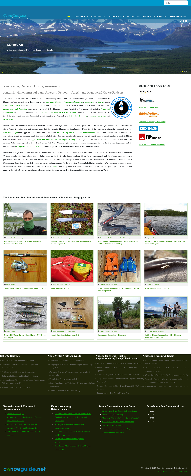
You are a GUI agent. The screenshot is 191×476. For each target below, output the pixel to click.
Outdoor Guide (116, 16)
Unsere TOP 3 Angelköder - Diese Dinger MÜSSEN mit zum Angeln (25, 336)
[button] (180, 71)
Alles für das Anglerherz (149, 107)
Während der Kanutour (153, 284)
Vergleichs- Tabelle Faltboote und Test (22, 424)
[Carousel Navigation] (95, 71)
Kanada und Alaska (11, 105)
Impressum (162, 471)
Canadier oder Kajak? (15, 413)
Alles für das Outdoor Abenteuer (152, 144)
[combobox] (176, 2)
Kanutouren (81, 16)
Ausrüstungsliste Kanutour (113, 425)
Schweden (50, 101)
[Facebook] (183, 21)
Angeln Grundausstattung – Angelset (65, 335)
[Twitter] (180, 21)
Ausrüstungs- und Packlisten (15, 108)
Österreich (102, 115)
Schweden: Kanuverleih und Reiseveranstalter (73, 413)
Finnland (58, 101)
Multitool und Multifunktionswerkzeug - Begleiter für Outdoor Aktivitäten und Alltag (118, 242)
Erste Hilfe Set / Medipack (61, 288)
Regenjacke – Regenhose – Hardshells (112, 335)
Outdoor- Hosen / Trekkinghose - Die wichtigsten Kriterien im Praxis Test (163, 336)
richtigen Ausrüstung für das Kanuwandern (59, 112)
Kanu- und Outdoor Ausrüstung (14, 238)
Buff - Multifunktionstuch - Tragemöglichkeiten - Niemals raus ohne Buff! (22, 242)
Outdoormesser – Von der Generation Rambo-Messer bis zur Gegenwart (71, 242)
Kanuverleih (98, 16)
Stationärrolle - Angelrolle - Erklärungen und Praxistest (25, 288)
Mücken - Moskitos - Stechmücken (157, 288)
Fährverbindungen (10, 132)
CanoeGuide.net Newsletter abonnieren (118, 421)
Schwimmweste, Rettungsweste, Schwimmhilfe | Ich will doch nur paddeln (118, 289)
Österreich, (90, 101)
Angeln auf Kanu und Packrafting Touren (64, 331)
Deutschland (78, 101)
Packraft (55, 166)
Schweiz (101, 101)
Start (69, 16)
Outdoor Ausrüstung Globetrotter (152, 121)
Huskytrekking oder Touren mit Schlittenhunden (75, 132)
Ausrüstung (133, 16)
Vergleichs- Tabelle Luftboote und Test (22, 427)
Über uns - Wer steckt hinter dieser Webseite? (120, 418)
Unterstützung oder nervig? (113, 414)
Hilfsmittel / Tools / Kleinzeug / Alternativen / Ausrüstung (115, 238)
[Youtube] (186, 21)
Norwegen (68, 101)
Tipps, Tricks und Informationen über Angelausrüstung (52, 139)
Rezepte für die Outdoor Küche (28, 146)
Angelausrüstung (151, 238)
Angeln (147, 16)
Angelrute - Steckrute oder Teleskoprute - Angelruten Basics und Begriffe (165, 242)
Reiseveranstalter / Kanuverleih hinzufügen (119, 410)
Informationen (178, 16)
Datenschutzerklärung (178, 471)
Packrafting (160, 16)
